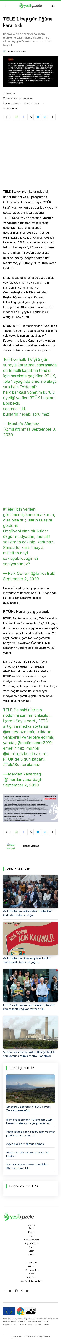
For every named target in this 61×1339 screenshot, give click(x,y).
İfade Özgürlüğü (10, 103)
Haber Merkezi (17, 51)
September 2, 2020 (21, 578)
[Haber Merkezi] (5, 51)
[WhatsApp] (16, 117)
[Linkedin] (45, 117)
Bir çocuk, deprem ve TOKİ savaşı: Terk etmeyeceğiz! (28, 1108)
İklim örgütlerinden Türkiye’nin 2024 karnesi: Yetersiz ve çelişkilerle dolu (29, 1121)
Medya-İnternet (10, 108)
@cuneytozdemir (18, 731)
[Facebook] (23, 117)
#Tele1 (9, 509)
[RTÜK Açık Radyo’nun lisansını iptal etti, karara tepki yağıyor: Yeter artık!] (30, 985)
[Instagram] (11, 1291)
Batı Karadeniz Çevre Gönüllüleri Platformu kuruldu (27, 1166)
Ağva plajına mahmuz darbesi (25, 1144)
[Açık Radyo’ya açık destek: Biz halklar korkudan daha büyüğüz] (30, 891)
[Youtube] (27, 1291)
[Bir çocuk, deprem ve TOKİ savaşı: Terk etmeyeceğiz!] (30, 1088)
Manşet (37, 103)
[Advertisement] (30, 155)
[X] (30, 117)
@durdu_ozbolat (18, 753)
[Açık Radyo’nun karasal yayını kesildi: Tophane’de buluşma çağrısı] (30, 938)
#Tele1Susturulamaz (21, 764)
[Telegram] (38, 117)
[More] (52, 117)
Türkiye (26, 103)
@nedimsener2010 (34, 742)
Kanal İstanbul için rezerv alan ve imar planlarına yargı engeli (30, 1133)
